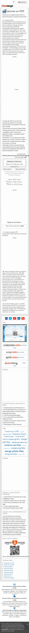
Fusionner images (9, 578)
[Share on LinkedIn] (18, 318)
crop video (21, 352)
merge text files (11, 454)
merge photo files (14, 451)
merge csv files (21, 454)
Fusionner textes (9, 436)
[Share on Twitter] (10, 318)
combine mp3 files (12, 445)
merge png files (18, 447)
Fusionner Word (7, 434)
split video (21, 357)
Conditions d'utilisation (14, 175)
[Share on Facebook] (6, 318)
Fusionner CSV (8, 574)
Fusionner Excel (19, 433)
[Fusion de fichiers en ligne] (7, 6)
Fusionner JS (7, 576)
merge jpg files (20, 436)
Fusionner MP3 (22, 431)
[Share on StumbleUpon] (23, 318)
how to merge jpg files (11, 439)
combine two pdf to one (19, 442)
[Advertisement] (14, 72)
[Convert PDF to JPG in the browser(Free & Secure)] (14, 184)
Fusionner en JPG (9, 563)
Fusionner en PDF (12, 431)
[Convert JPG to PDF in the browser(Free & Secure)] (14, 182)
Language (23, 2)
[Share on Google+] (14, 318)
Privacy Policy (4, 629)
